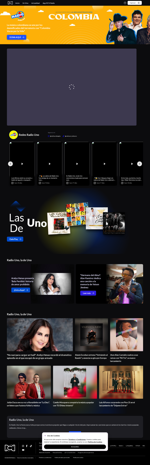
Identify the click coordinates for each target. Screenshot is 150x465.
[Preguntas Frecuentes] (125, 3)
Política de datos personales (62, 457)
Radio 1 (121, 446)
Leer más (87, 293)
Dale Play (14, 239)
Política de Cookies (95, 442)
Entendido (75, 447)
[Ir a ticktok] (23, 446)
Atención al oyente (44, 452)
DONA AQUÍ (15, 37)
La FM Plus (113, 446)
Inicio (17, 3)
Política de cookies (78, 457)
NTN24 (138, 446)
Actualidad (35, 3)
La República (129, 446)
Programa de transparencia (86, 452)
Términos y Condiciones (77, 439)
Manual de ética (57, 452)
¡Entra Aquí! (19, 290)
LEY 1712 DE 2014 (70, 452)
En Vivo (25, 3)
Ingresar (133, 3)
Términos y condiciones (45, 457)
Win (144, 446)
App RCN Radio (49, 3)
